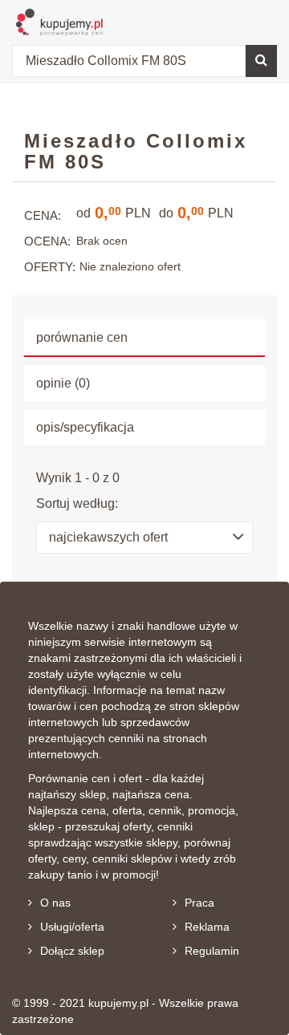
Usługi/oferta (72, 926)
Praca (199, 902)
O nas (55, 902)
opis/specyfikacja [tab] (85, 427)
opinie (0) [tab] (63, 383)
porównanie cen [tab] (82, 337)
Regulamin (212, 950)
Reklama (207, 926)
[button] (144, 538)
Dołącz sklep (72, 950)
